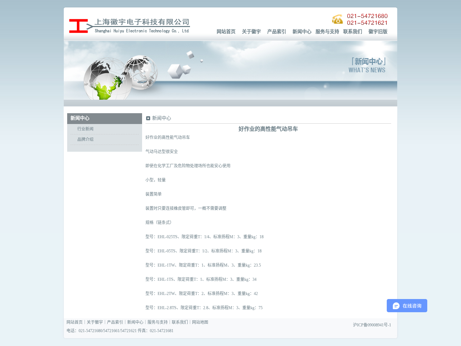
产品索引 (276, 31)
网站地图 (200, 322)
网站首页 (226, 31)
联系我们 (352, 31)
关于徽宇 (251, 31)
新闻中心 (302, 31)
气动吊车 (182, 137)
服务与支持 (327, 31)
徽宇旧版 (378, 31)
